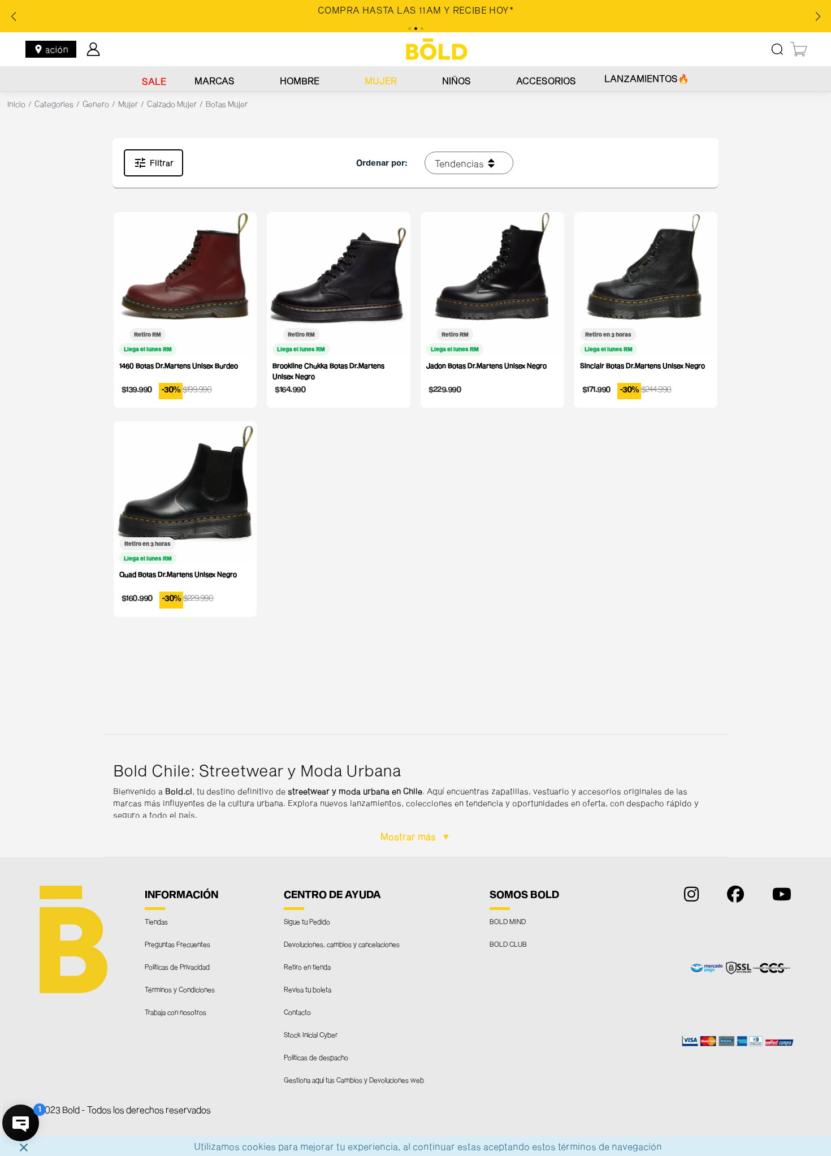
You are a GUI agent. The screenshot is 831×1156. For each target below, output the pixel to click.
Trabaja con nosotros (175, 1012)
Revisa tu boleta (307, 989)
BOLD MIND (508, 921)
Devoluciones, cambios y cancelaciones (342, 944)
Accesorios (546, 80)
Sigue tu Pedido (307, 921)
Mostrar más (409, 836)
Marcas (214, 80)
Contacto (297, 1012)
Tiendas (156, 921)
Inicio (16, 104)
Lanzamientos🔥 (646, 78)
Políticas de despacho (316, 1057)
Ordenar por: (382, 162)
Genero (96, 104)
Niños (456, 80)
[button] (416, 795)
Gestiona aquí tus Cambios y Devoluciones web (354, 1080)
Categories (53, 104)
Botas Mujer (227, 104)
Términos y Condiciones (180, 989)
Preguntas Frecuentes (177, 944)
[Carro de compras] (799, 49)
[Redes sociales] (688, 896)
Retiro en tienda (307, 966)
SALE (154, 81)
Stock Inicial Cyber (310, 1034)
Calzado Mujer (172, 104)
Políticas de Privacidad (177, 966)
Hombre (299, 80)
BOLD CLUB (508, 944)
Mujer (381, 80)
